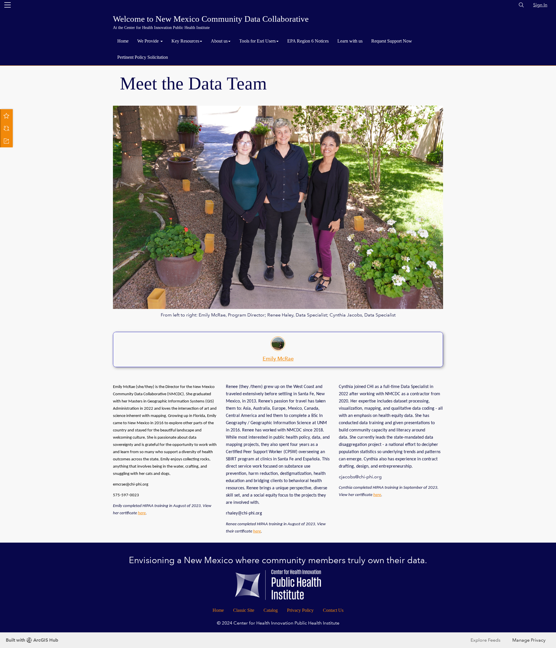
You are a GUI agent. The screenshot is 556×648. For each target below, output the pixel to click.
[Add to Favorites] (6, 115)
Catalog (271, 610)
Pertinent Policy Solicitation (142, 57)
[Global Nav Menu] (7, 5)
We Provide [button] (148, 41)
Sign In (540, 5)
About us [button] (219, 41)
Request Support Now (391, 41)
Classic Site (243, 610)
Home (123, 41)
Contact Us (333, 610)
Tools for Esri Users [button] (257, 41)
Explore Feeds (485, 640)
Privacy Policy (300, 610)
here (142, 513)
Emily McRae (278, 359)
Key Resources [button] (185, 41)
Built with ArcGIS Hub (32, 640)
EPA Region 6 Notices (308, 41)
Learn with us (350, 41)
